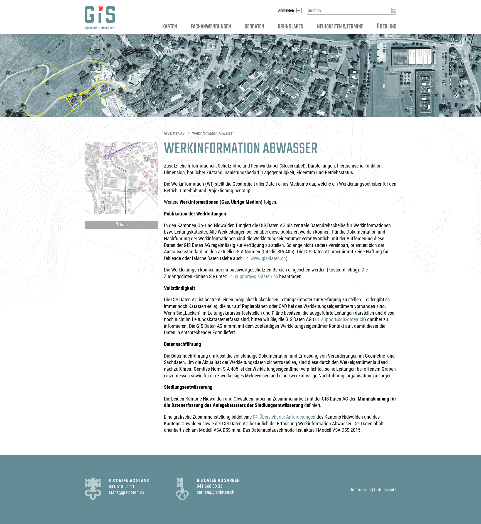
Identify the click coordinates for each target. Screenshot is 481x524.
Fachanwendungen (211, 26)
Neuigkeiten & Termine (340, 26)
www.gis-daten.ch (268, 258)
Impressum (361, 489)
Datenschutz (385, 489)
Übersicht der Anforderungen (287, 417)
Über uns (386, 26)
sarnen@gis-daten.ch (215, 492)
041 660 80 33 (209, 486)
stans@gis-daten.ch (126, 492)
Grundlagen (290, 26)
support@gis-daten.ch (256, 276)
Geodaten (254, 26)
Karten (169, 26)
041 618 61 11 (121, 486)
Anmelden (286, 10)
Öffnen (122, 224)
